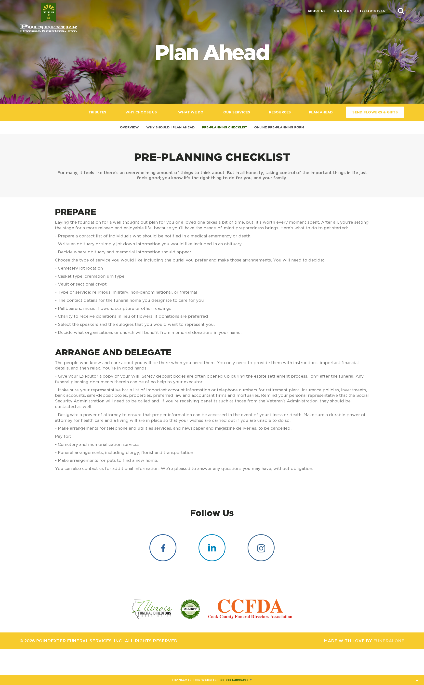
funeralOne (388, 640)
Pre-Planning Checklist (224, 127)
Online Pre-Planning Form (279, 127)
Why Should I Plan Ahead (170, 127)
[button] (401, 10)
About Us (317, 11)
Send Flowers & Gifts (375, 112)
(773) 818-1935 (372, 11)
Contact (342, 11)
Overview (129, 127)
